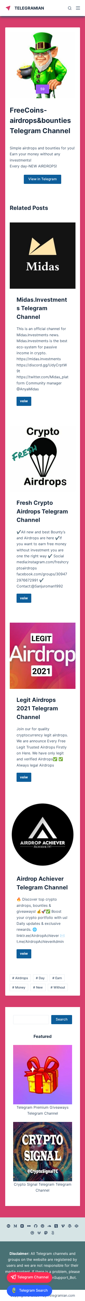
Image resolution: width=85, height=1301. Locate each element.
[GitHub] (35, 1226)
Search (62, 1019)
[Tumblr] (56, 1226)
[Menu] (78, 8)
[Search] (69, 8)
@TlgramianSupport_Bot (55, 1277)
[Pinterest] (42, 1226)
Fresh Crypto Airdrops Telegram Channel (42, 511)
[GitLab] (39, 1233)
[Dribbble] (32, 1233)
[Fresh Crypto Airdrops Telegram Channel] (42, 459)
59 (42, 89)
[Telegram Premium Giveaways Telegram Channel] (42, 1074)
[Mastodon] (46, 1233)
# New (38, 987)
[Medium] (15, 1226)
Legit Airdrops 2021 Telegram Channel (37, 708)
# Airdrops (20, 978)
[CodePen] (76, 1226)
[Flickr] (29, 1226)
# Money (18, 987)
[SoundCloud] (49, 1226)
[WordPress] (69, 1226)
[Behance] (8, 1226)
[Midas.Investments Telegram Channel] (42, 255)
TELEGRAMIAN (29, 8)
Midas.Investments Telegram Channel (42, 308)
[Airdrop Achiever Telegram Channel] (42, 834)
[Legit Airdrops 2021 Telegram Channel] (42, 656)
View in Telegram (42, 179)
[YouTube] (22, 1226)
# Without (58, 987)
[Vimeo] (63, 1226)
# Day (40, 978)
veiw (25, 402)
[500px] (52, 1233)
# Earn (57, 978)
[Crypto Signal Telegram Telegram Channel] (42, 1151)
